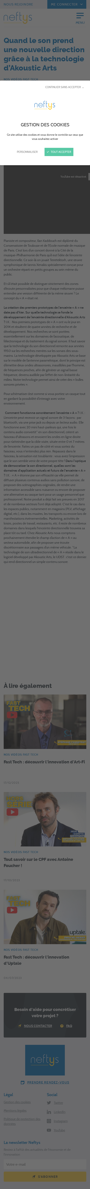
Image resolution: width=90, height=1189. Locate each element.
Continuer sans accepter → (64, 87)
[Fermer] (45, 594)
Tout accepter (60, 152)
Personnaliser (27, 152)
